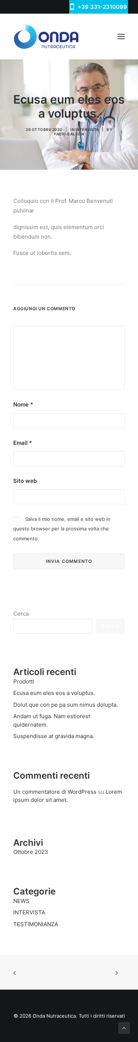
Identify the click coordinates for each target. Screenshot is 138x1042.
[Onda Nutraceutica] (45, 36)
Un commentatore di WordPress (54, 791)
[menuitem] (98, 7)
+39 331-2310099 (102, 6)
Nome (23, 404)
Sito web (25, 480)
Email (22, 442)
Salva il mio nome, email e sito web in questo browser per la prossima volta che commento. (61, 528)
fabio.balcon (69, 134)
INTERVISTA (87, 129)
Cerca (21, 613)
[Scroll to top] (124, 1027)
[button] (121, 36)
